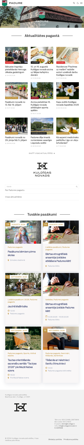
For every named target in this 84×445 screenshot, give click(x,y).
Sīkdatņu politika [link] (55, 439)
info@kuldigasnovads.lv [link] (67, 426)
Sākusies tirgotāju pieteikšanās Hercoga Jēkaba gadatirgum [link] (15, 69)
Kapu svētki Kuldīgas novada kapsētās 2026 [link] (67, 103)
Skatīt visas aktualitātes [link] (41, 153)
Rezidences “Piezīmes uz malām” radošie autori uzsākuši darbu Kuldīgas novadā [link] (67, 70)
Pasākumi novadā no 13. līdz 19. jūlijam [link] (15, 103)
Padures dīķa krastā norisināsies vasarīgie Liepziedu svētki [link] (41, 140)
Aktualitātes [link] (11, 98)
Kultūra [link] (9, 62)
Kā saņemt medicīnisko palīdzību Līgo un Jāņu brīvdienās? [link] (67, 140)
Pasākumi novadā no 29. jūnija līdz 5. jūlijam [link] (16, 139)
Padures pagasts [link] (39, 133)
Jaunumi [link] (35, 62)
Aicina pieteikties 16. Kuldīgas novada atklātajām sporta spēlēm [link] (40, 106)
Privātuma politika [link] (71, 439)
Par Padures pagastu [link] (15, 190)
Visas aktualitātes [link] (13, 197)
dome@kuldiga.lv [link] (68, 424)
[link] (36, 3)
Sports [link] (35, 98)
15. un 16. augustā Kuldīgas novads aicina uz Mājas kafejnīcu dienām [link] (42, 70)
